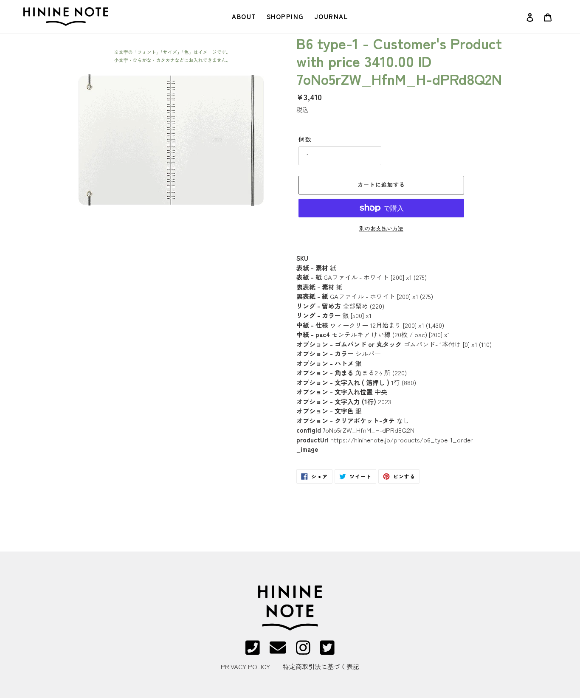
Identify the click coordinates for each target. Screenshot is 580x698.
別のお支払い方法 (381, 228)
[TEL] (252, 651)
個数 (304, 139)
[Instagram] (303, 651)
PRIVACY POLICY (245, 666)
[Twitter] (327, 651)
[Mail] (278, 651)
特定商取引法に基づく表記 (321, 666)
